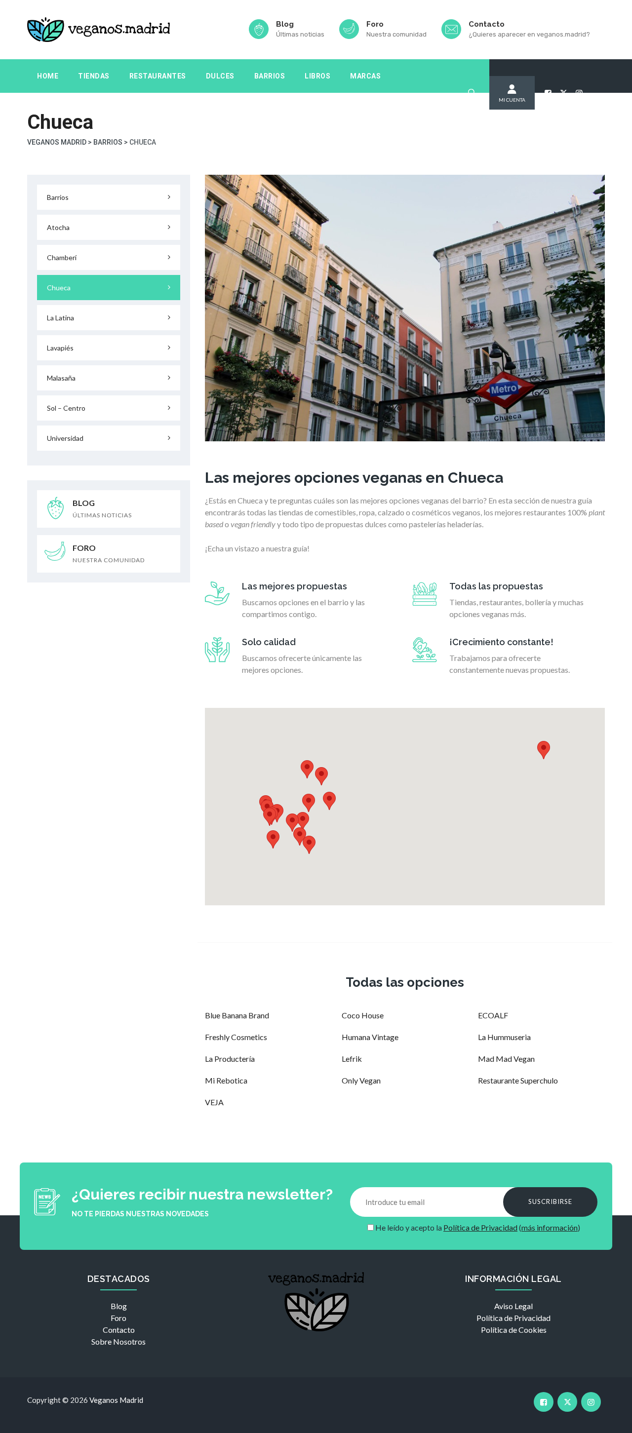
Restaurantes (157, 76)
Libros (317, 76)
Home (47, 76)
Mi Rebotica (226, 1080)
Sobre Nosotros (118, 1341)
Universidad (65, 438)
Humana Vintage (370, 1037)
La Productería (230, 1058)
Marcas (365, 76)
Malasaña (61, 378)
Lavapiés (60, 348)
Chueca (59, 287)
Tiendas (94, 76)
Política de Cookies (514, 1329)
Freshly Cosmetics (236, 1037)
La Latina (60, 317)
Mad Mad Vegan (506, 1058)
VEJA (214, 1102)
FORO (109, 553)
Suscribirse (550, 1201)
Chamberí (62, 257)
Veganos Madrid (116, 1399)
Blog (119, 1306)
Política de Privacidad (480, 1227)
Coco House (363, 1015)
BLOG (102, 508)
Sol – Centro (66, 408)
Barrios (269, 76)
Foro (118, 1317)
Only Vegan (361, 1080)
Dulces (220, 76)
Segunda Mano (66, 110)
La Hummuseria (504, 1037)
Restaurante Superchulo (518, 1080)
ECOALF (493, 1015)
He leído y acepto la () (477, 1227)
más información (549, 1227)
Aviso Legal (513, 1306)
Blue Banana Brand (237, 1015)
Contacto (119, 1329)
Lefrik (352, 1058)
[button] (308, 803)
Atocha (58, 227)
